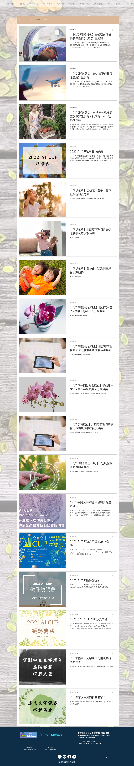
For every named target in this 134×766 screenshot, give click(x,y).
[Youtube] (64, 757)
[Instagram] (74, 757)
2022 (38, 20)
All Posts (21, 20)
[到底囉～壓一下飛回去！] (67, 734)
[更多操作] (113, 30)
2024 (53, 20)
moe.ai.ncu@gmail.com (92, 743)
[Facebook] (69, 757)
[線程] (60, 757)
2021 (30, 20)
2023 (46, 20)
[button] (10, 3)
